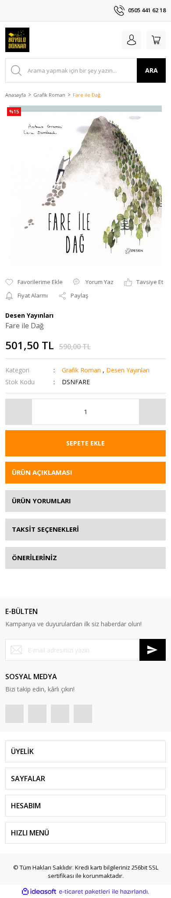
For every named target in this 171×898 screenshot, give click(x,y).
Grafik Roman (81, 370)
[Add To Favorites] (34, 282)
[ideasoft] (39, 891)
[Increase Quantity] (152, 411)
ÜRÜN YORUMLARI (41, 500)
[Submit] (152, 650)
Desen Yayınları (128, 370)
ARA (151, 70)
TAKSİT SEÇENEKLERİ (45, 529)
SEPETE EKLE (85, 443)
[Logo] (17, 40)
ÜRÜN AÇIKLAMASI (42, 472)
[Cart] (156, 39)
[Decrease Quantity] (19, 411)
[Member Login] (131, 39)
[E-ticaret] (84, 891)
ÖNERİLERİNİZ (34, 557)
